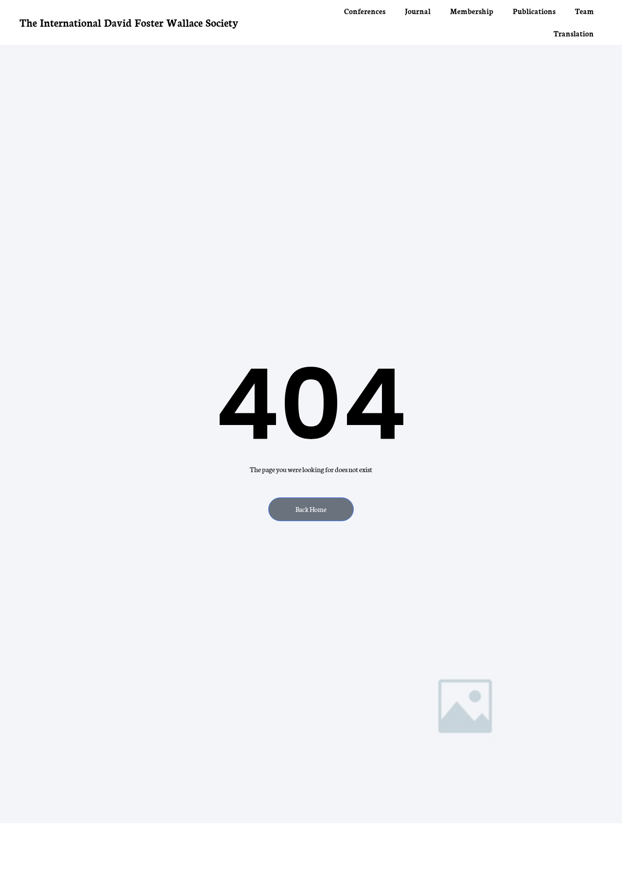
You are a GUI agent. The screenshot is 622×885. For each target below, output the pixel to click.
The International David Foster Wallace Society (128, 22)
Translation (573, 33)
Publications (534, 11)
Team (584, 11)
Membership (471, 11)
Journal (418, 11)
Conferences (364, 11)
